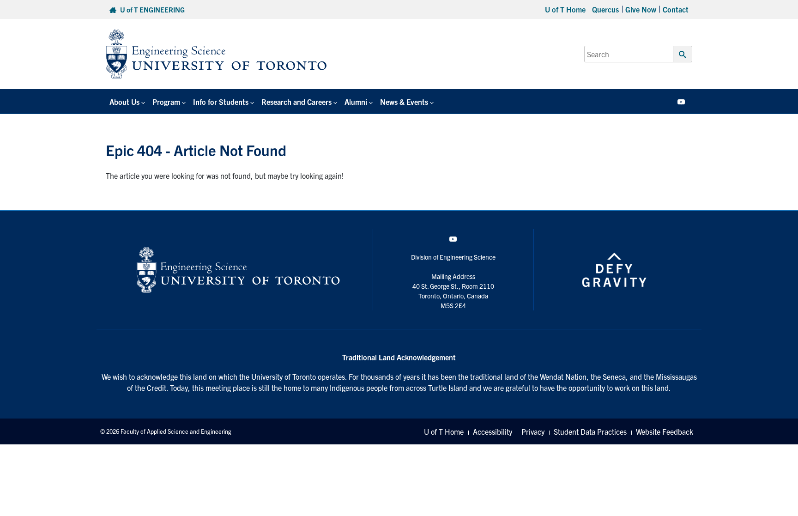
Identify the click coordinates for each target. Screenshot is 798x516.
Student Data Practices (590, 431)
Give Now (640, 9)
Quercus (605, 9)
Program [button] (166, 101)
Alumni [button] (356, 101)
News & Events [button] (404, 101)
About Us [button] (124, 101)
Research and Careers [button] (296, 101)
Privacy (532, 431)
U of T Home (565, 9)
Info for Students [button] (220, 101)
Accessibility (492, 431)
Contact (676, 9)
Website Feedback (664, 431)
